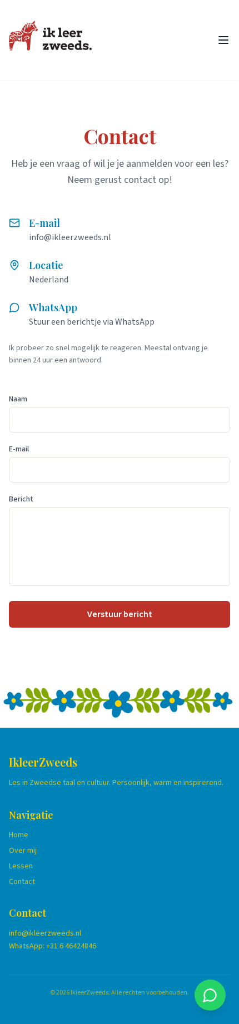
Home (18, 835)
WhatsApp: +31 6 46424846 (52, 946)
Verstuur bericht (119, 614)
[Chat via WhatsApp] (210, 995)
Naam (18, 399)
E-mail (19, 449)
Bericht (21, 499)
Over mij (23, 850)
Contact (22, 881)
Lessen (21, 866)
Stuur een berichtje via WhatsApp (92, 322)
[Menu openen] (223, 40)
